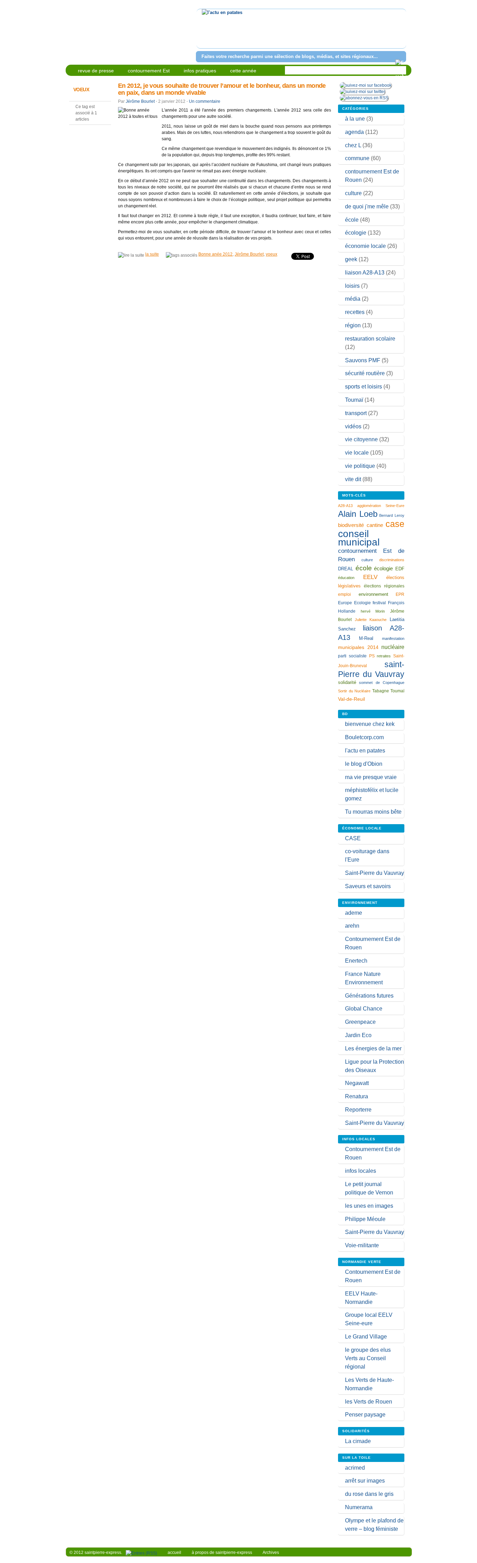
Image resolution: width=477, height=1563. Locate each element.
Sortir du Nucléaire (354, 691)
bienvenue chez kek (370, 724)
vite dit (353, 479)
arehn (352, 926)
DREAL (345, 568)
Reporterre (358, 1110)
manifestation (393, 638)
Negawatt (357, 1083)
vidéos (353, 426)
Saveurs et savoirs (368, 886)
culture (353, 193)
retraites (384, 656)
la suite (152, 254)
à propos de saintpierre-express (222, 1552)
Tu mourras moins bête (373, 812)
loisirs (352, 286)
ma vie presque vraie (371, 777)
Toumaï (354, 400)
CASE (353, 838)
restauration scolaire (370, 339)
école (352, 220)
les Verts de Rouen (368, 1402)
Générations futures (369, 996)
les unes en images (369, 1206)
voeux (271, 254)
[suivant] (399, 33)
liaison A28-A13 (364, 273)
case (395, 524)
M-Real (366, 638)
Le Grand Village (366, 1337)
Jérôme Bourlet (140, 101)
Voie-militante (362, 1245)
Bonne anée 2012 (215, 254)
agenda (354, 132)
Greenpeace (360, 1022)
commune (357, 158)
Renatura (356, 1096)
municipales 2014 (358, 647)
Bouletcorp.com (364, 737)
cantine (375, 525)
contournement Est (149, 70)
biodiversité (351, 525)
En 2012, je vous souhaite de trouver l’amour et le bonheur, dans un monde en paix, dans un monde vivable (222, 89)
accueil (174, 1552)
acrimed (355, 1468)
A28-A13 (345, 506)
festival (379, 602)
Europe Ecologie (354, 602)
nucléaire (392, 647)
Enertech (356, 961)
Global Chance (363, 1009)
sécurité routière (365, 373)
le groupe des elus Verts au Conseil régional (368, 1358)
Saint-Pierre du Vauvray (374, 873)
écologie (355, 233)
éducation (346, 578)
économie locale (365, 246)
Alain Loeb (357, 514)
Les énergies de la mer (373, 1048)
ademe (353, 913)
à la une (355, 119)
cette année (243, 70)
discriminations (391, 560)
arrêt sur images (365, 1481)
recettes (355, 312)
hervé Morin (373, 611)
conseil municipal (359, 538)
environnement (373, 594)
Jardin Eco (358, 1035)
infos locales (360, 1171)
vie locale (357, 453)
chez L (353, 145)
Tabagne (380, 690)
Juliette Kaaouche (371, 620)
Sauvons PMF (362, 360)
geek (351, 259)
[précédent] (203, 33)
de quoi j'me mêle (367, 206)
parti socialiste (352, 656)
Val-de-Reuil (351, 699)
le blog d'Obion (363, 764)
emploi (344, 594)
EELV (370, 577)
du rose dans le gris (369, 1494)
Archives (271, 1552)
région (353, 325)
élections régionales (384, 586)
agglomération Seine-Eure (380, 506)
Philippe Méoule (365, 1219)
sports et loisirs (363, 387)
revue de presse (96, 70)
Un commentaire (204, 101)
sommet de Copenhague (381, 682)
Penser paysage (365, 1415)
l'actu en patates (365, 751)
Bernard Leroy (391, 515)
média (352, 299)
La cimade (358, 1441)
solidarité (347, 682)
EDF (399, 568)
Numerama (359, 1507)
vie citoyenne (361, 439)
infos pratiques (200, 70)
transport (356, 413)
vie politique (360, 466)
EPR (400, 594)
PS (372, 656)
